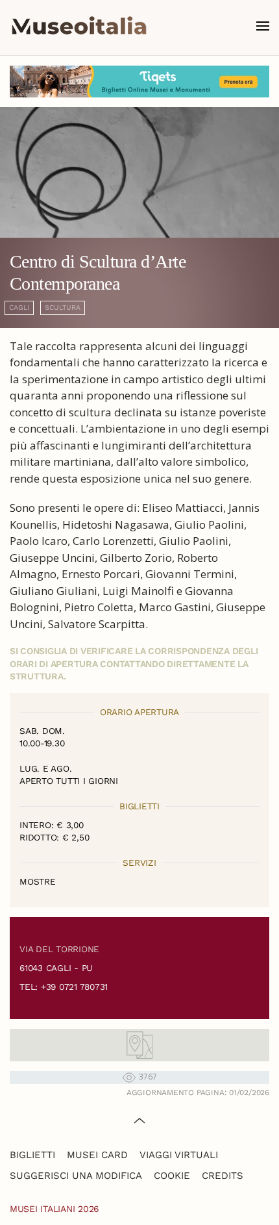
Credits (222, 1175)
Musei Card (97, 1155)
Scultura (62, 307)
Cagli (19, 307)
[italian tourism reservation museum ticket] (139, 81)
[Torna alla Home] (79, 26)
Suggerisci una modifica (76, 1175)
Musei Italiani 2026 (54, 1209)
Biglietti (32, 1155)
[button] (262, 26)
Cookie (172, 1175)
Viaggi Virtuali (179, 1155)
